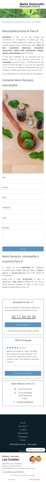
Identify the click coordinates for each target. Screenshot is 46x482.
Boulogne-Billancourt (19, 273)
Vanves (18, 270)
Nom (4, 177)
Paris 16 (26, 270)
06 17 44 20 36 (24, 317)
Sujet (4, 217)
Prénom (5, 187)
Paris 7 (33, 270)
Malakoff (40, 270)
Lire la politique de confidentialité (13, 472)
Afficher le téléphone (25, 402)
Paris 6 (5, 273)
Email (4, 197)
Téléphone (6, 207)
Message (5, 227)
